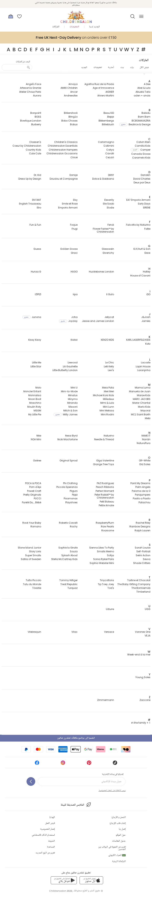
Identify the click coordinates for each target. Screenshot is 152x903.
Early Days (144, 203)
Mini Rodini (107, 414)
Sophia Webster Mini (102, 563)
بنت (122, 67)
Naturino (109, 435)
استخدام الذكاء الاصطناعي (43, 835)
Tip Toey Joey (106, 584)
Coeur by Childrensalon (26, 145)
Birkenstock (71, 113)
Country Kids (33, 149)
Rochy (74, 526)
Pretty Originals (32, 494)
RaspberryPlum (105, 522)
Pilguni (74, 491)
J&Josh (145, 317)
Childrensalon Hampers (63, 149)
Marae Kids (143, 395)
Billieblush (108, 124)
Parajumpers (142, 494)
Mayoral (145, 410)
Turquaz (72, 588)
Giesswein (108, 249)
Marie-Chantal (141, 402)
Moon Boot (34, 399)
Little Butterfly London (65, 370)
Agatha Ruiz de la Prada (99, 84)
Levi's (111, 370)
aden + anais (142, 95)
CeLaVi (110, 157)
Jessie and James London (98, 321)
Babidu (146, 113)
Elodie (110, 207)
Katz (147, 343)
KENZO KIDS (107, 339)
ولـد (131, 67)
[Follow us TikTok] (115, 764)
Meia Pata (108, 387)
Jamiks (146, 321)
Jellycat (109, 317)
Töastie (36, 588)
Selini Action (143, 555)
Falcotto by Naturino (138, 224)
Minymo (73, 399)
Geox (147, 252)
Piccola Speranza (67, 487)
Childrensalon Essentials (63, 145)
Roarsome (107, 530)
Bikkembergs (106, 120)
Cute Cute (35, 153)
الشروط (51, 841)
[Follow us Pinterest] (89, 764)
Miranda (72, 402)
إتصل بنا (122, 829)
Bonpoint (35, 113)
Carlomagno (106, 142)
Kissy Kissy (34, 339)
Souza (74, 551)
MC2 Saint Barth (140, 414)
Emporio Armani (68, 207)
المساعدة (51, 847)
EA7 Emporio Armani (138, 200)
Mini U (74, 387)
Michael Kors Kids (103, 395)
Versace (109, 631)
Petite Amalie (106, 505)
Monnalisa (34, 395)
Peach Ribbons (105, 487)
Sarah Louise (142, 547)
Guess (37, 249)
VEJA (147, 635)
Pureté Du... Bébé (31, 502)
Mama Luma (142, 387)
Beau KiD (109, 113)
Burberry (36, 124)
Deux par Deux (142, 182)
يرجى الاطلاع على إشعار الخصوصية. (112, 790)
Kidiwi (74, 339)
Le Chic (109, 362)
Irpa (75, 294)
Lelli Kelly (109, 366)
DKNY (111, 175)
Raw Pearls (107, 526)
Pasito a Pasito (141, 498)
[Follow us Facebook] (37, 764)
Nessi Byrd (71, 435)
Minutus (73, 395)
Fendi (110, 224)
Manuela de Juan (139, 391)
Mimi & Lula (107, 402)
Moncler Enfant (32, 391)
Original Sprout (69, 460)
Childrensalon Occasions (62, 153)
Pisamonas (71, 498)
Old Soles (144, 464)
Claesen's (35, 142)
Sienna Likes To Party (101, 547)
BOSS (38, 116)
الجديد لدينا (94, 26)
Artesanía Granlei (30, 88)
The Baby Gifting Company (133, 584)
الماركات (55, 26)
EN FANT (36, 200)
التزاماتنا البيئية (119, 861)
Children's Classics (66, 142)
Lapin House (143, 366)
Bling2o (73, 116)
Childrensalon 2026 (60, 891)
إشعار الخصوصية (47, 829)
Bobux (74, 124)
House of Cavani (140, 275)
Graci (74, 252)
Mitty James (66, 414)
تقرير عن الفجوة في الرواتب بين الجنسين (112, 848)
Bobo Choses (69, 120)
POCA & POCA (33, 483)
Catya (110, 149)
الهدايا (52, 817)
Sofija (110, 555)
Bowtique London (30, 120)
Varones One (142, 631)
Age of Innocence (103, 88)
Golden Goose (69, 249)
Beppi (110, 116)
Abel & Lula (143, 88)
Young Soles (142, 677)
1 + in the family (140, 722)
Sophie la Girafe (68, 547)
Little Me (36, 362)
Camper (141, 149)
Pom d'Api (35, 487)
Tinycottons (107, 580)
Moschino (35, 402)
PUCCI (37, 498)
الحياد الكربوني (116, 855)
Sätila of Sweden (31, 559)
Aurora (37, 95)
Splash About (69, 555)
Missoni (73, 406)
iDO (148, 294)
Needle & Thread (104, 439)
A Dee (147, 84)
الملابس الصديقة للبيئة (72, 805)
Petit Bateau (107, 501)
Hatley (146, 271)
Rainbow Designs (139, 526)
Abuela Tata (143, 91)
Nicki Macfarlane (67, 439)
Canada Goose (140, 154)
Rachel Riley (143, 522)
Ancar (74, 91)
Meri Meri (109, 391)
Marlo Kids (144, 406)
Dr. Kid (37, 175)
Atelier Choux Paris (30, 91)
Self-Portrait (143, 551)
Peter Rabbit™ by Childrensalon (104, 496)
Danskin (145, 175)
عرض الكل (144, 67)
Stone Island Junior (29, 547)
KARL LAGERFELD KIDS (138, 339)
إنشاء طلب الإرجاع (118, 823)
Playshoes (71, 502)
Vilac (74, 631)
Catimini (109, 145)
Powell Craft (34, 491)
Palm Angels (142, 487)
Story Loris (35, 551)
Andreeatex (71, 95)
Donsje (73, 175)
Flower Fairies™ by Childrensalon (103, 230)
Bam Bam (144, 116)
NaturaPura (143, 443)
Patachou (144, 502)
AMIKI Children (69, 88)
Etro (39, 207)
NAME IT (146, 435)
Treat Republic (69, 584)
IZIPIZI (38, 294)
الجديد (84, 67)
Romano (35, 526)
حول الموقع (121, 835)
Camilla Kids (142, 145)
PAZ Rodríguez (105, 483)
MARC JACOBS (141, 399)
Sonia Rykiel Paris (103, 559)
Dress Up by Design (29, 178)
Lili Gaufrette (70, 366)
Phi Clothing (70, 483)
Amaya (73, 84)
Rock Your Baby (31, 522)
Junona (32, 317)
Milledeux (108, 399)
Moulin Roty (34, 406)
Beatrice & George (135, 124)
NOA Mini (36, 439)
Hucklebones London (101, 271)
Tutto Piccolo (33, 580)
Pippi (75, 494)
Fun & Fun (35, 224)
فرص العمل (50, 823)
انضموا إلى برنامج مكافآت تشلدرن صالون (76, 738)
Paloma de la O (141, 491)
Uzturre (110, 609)
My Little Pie (34, 414)
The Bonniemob (140, 588)
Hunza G (36, 271)
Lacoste (145, 362)
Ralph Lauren (142, 530)
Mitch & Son (70, 410)
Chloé (74, 157)
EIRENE (146, 207)
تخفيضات (97, 67)
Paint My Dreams (140, 483)
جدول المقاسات (119, 841)
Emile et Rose (70, 203)
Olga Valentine (105, 460)
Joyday (69, 321)
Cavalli (109, 153)
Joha (74, 317)
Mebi (147, 418)
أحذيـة (111, 67)
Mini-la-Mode (69, 391)
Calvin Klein (143, 142)
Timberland (143, 591)
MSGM (37, 410)
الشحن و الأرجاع (119, 817)
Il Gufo (110, 294)
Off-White (144, 460)
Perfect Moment (105, 491)
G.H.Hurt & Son (141, 249)
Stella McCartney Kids (64, 559)
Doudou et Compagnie (64, 178)
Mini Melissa (107, 410)
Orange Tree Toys (103, 464)
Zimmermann (105, 700)
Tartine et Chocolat (138, 580)
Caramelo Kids (141, 157)
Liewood (73, 362)
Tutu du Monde (32, 584)
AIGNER (109, 91)
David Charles (141, 178)
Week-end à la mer (138, 654)
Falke (147, 228)
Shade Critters (141, 563)
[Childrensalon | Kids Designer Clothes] (76, 15)
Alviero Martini (105, 95)
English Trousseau (30, 203)
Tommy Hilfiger (68, 580)
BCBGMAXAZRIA (141, 120)
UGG (147, 609)
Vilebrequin (34, 631)
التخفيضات (74, 26)
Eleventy (109, 200)
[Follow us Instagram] (63, 764)
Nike (38, 435)
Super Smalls (33, 555)
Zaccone (145, 700)
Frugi (75, 228)
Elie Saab (108, 203)
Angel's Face (33, 84)
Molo (38, 387)
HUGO (74, 271)
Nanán (146, 439)
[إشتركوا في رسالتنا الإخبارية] (31, 781)
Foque (74, 224)
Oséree (37, 460)
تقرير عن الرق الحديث (45, 853)
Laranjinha (143, 370)
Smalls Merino (105, 551)
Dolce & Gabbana (103, 178)
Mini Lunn (108, 406)
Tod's (110, 588)
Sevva (146, 559)
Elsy (75, 200)
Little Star (35, 366)
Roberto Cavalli (68, 522)
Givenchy (108, 252)
